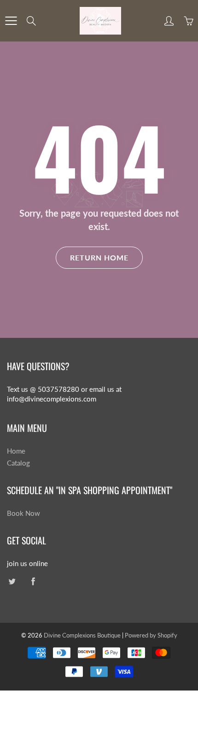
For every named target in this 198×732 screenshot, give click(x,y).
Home (16, 451)
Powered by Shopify (151, 635)
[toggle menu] (11, 21)
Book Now (23, 513)
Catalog (18, 463)
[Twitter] (12, 581)
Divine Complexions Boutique (83, 635)
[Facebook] (33, 581)
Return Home (99, 257)
